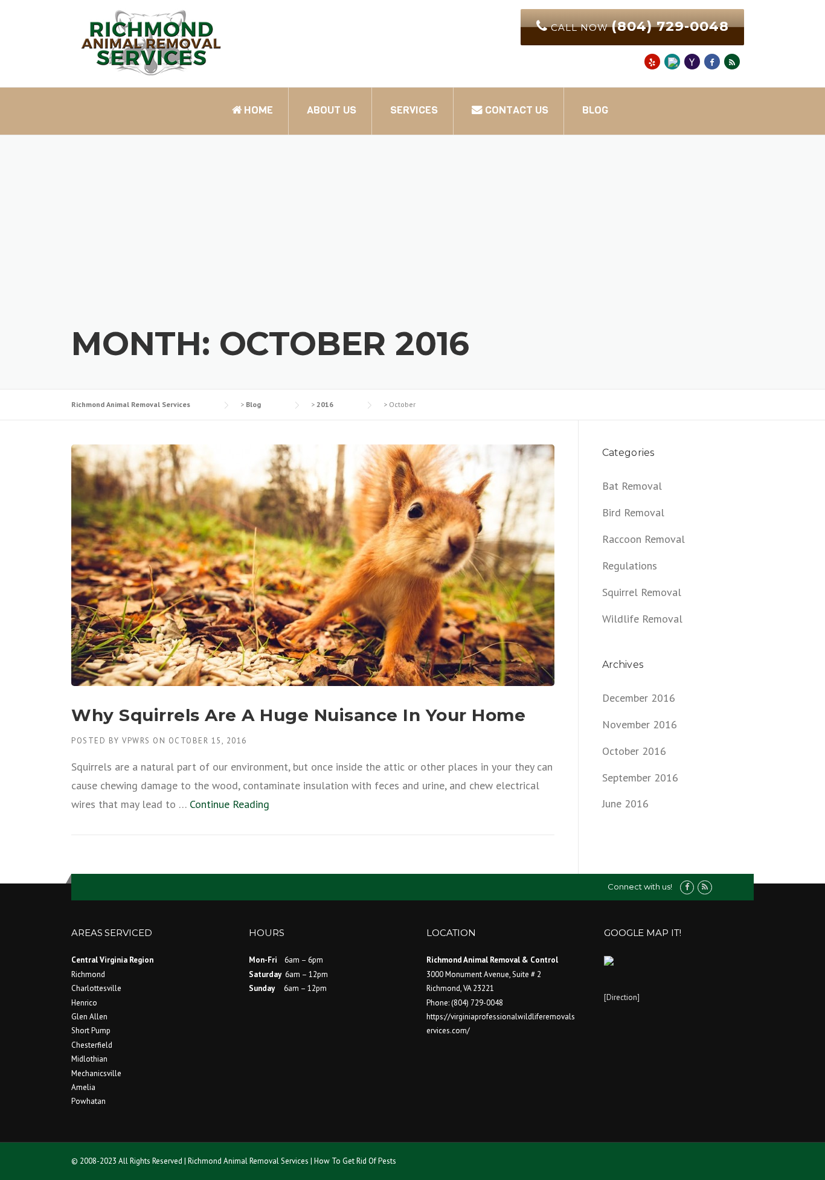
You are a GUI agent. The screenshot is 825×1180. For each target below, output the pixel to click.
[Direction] (622, 997)
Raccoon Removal (643, 539)
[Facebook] (687, 887)
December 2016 (638, 698)
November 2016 (639, 724)
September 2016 (640, 777)
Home (257, 110)
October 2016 (634, 751)
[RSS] (732, 62)
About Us (331, 110)
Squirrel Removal (641, 592)
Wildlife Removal (642, 619)
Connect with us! (640, 886)
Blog (595, 110)
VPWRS (136, 741)
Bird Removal (633, 512)
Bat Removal (632, 486)
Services (414, 110)
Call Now (638, 26)
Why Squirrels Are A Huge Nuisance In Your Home (298, 715)
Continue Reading (229, 804)
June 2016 (625, 803)
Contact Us (515, 110)
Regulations (629, 565)
